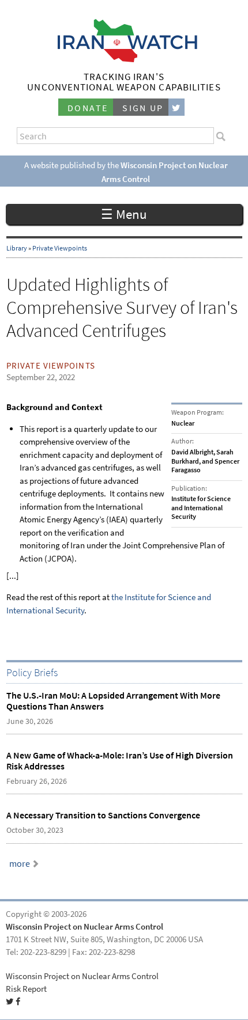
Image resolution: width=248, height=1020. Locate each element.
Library (16, 248)
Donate (87, 108)
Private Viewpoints (59, 248)
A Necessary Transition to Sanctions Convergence (103, 815)
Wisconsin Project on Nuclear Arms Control (84, 926)
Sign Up (143, 108)
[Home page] (124, 59)
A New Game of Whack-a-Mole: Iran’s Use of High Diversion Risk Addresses (119, 760)
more (19, 864)
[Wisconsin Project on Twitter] (176, 107)
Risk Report (26, 989)
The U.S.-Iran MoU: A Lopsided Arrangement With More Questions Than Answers (113, 700)
